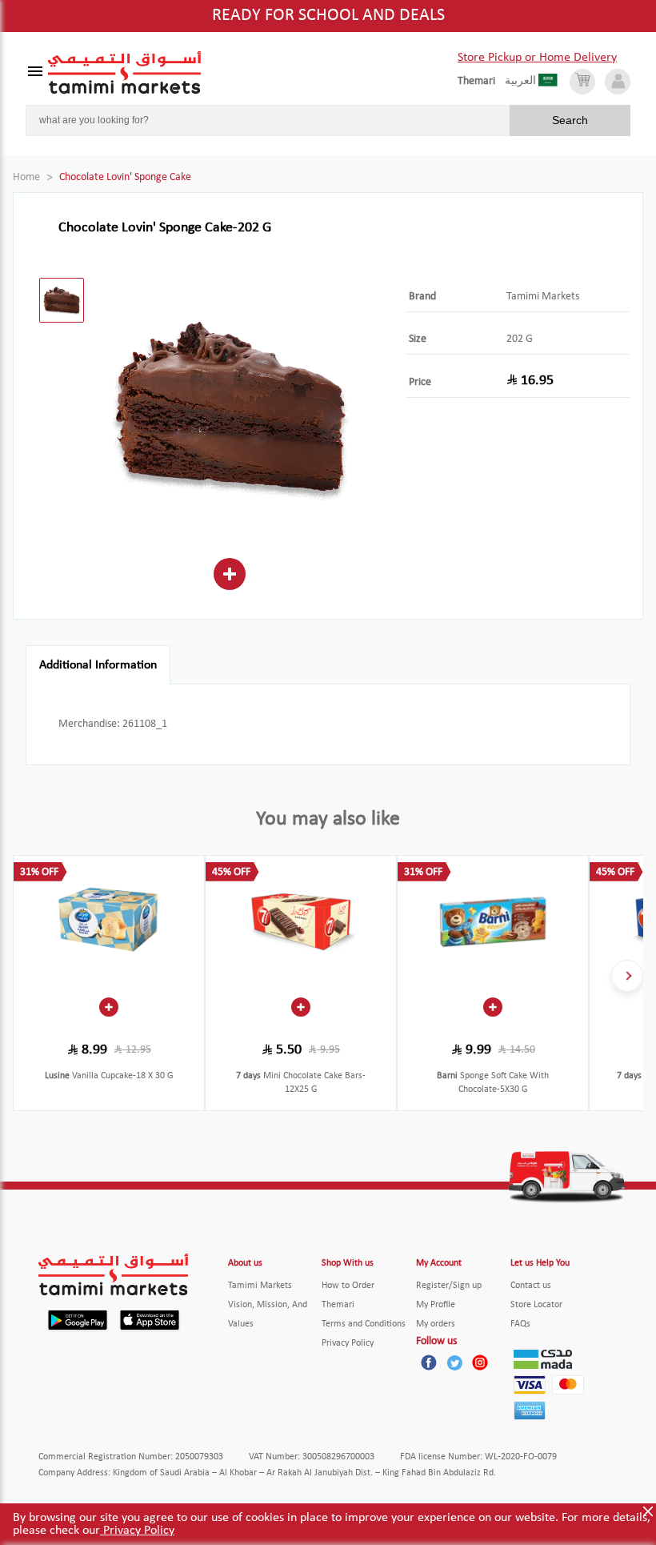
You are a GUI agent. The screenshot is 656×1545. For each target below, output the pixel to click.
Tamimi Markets (542, 297)
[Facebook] (429, 1362)
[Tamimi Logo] (125, 72)
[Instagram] (480, 1362)
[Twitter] (454, 1362)
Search (570, 120)
